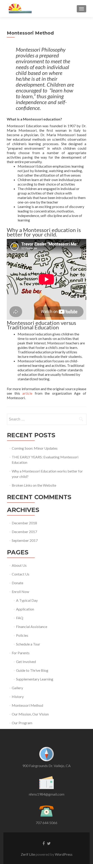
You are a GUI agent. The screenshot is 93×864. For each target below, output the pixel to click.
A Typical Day (27, 600)
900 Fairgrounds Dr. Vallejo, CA (46, 765)
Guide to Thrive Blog (32, 670)
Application (25, 609)
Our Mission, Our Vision (30, 714)
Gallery (17, 688)
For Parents (21, 653)
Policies (22, 635)
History (18, 696)
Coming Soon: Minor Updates (35, 448)
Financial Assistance (31, 626)
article (27, 393)
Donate (17, 583)
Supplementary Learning (34, 679)
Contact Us (20, 574)
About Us (19, 565)
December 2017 (24, 531)
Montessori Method (27, 705)
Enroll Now (20, 591)
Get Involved (26, 661)
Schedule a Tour (28, 644)
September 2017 (25, 540)
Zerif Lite (28, 854)
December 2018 (24, 523)
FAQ (19, 618)
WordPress (63, 854)
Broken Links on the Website (34, 485)
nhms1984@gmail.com (46, 794)
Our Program (22, 723)
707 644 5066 (46, 822)
